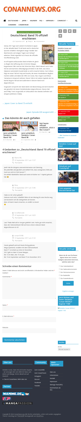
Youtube (37, 386)
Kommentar (7, 277)
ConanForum (23, 25)
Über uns (53, 372)
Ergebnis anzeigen (68, 291)
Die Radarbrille (65, 275)
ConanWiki (12, 25)
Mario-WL (18, 158)
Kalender (33, 21)
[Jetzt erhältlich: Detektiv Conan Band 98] (29, 122)
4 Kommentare (40, 41)
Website (5, 327)
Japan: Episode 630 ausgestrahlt (41, 112)
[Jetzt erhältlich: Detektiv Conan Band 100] (11, 122)
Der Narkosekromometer (69, 269)
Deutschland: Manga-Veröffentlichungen (29, 32)
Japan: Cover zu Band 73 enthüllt (17, 103)
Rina (16, 185)
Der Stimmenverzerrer (68, 272)
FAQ (40, 21)
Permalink (18, 163)
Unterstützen (54, 375)
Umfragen (50, 21)
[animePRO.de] (6, 398)
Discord (36, 379)
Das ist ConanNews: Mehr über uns (15, 379)
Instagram (37, 376)
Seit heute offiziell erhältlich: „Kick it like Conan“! (47, 126)
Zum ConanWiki (39, 370)
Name (5, 305)
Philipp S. (30, 41)
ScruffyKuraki (19, 213)
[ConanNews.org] (4, 21)
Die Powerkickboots (67, 278)
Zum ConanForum (40, 373)
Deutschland (13, 21)
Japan (24, 21)
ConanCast (61, 21)
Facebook (37, 382)
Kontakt (52, 378)
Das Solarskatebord (67, 266)
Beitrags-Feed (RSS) (56, 385)
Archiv (60, 347)
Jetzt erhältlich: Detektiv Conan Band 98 (28, 135)
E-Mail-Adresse (8, 316)
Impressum (53, 381)
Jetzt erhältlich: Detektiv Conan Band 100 (10, 135)
